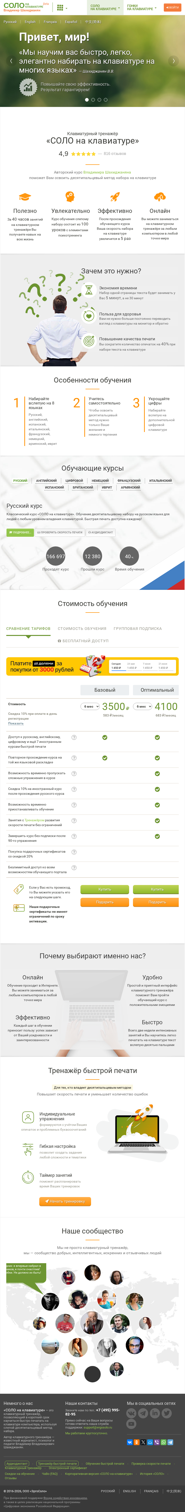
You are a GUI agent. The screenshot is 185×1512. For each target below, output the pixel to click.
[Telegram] (143, 1413)
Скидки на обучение (20, 1474)
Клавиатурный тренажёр (23, 1468)
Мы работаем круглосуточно (86, 1433)
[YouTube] (131, 1424)
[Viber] (157, 1442)
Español (71, 22)
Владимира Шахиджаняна (107, 172)
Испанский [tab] (54, 487)
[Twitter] (167, 1413)
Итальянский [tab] (160, 480)
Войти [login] (174, 7)
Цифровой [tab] (74, 480)
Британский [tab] (83, 487)
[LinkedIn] (155, 1413)
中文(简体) (93, 22)
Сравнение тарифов (28, 628)
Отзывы (11, 1478)
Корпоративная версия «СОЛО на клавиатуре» (99, 1474)
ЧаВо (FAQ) (50, 1474)
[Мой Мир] (150, 1442)
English (30, 22)
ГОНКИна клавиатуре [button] (140, 7)
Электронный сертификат (68, 1468)
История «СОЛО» (152, 1474)
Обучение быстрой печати (105, 1463)
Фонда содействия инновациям (65, 1498)
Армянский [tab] (130, 487)
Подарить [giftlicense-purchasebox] (105, 902)
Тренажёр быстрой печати (57, 1463)
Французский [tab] (129, 480)
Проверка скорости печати (151, 1463)
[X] (143, 1442)
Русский (10, 22)
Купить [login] (105, 889)
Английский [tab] (46, 480)
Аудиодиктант (102, 532)
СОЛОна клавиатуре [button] (104, 7)
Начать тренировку (67, 1201)
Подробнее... (22, 532)
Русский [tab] (20, 480)
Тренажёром (34, 820)
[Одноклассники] (136, 1442)
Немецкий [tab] (100, 480)
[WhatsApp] (163, 1442)
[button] (62, 7)
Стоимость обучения (82, 628)
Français (50, 22)
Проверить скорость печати (61, 532)
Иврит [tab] (107, 487)
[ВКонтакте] (131, 1413)
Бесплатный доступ (85, 641)
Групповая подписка (138, 628)
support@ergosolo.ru (98, 1427)
